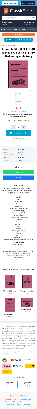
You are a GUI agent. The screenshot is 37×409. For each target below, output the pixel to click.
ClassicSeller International (27, 384)
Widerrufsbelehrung (26, 402)
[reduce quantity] (13, 127)
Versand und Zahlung (11, 402)
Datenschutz (10, 405)
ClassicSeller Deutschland (9, 384)
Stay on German (27, 3)
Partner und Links (25, 399)
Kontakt (18, 405)
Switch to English (10, 3)
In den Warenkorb (20, 133)
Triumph (20, 152)
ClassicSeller (18, 11)
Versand (23, 111)
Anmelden (5, 25)
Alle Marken (18, 34)
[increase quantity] (23, 127)
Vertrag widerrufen (12, 399)
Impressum (26, 405)
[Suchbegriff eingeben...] (33, 18)
